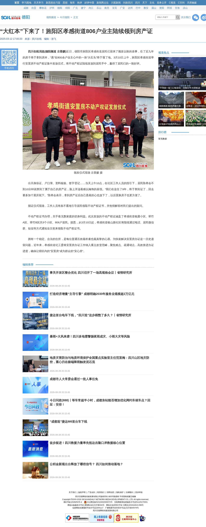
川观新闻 (116, 2)
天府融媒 (192, 2)
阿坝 (169, 8)
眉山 (153, 8)
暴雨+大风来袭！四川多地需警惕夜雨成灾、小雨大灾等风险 (90, 336)
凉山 (185, 8)
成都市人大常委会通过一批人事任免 (74, 379)
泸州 (51, 8)
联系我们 (101, 492)
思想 (65, 2)
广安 (122, 8)
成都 (26, 8)
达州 (130, 8)
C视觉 (172, 2)
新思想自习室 (53, 2)
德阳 (59, 8)
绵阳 (67, 8)
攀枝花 (42, 8)
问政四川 (128, 2)
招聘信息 (110, 492)
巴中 (138, 8)
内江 (91, 8)
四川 (137, 2)
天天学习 (38, 2)
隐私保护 (120, 492)
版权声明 (82, 492)
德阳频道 (51, 17)
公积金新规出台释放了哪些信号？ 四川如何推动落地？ (86, 464)
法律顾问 (129, 492)
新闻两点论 (103, 2)
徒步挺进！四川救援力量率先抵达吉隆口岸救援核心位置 (87, 442)
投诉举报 (139, 492)
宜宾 (114, 8)
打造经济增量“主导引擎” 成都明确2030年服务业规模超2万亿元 (92, 293)
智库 (72, 2)
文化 (152, 2)
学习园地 (26, 2)
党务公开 (161, 2)
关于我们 (72, 492)
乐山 (99, 8)
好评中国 (89, 2)
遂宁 (83, 8)
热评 (79, 2)
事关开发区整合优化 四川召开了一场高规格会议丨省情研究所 (91, 272)
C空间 (181, 2)
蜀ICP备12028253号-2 (72, 502)
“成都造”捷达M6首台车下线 (68, 421)
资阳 (161, 8)
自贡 (33, 8)
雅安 (146, 8)
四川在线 (37, 39)
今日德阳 (65, 17)
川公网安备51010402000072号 (100, 502)
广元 (75, 8)
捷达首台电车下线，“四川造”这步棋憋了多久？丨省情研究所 (90, 315)
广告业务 (91, 492)
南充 (106, 8)
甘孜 (177, 8)
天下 (144, 2)
